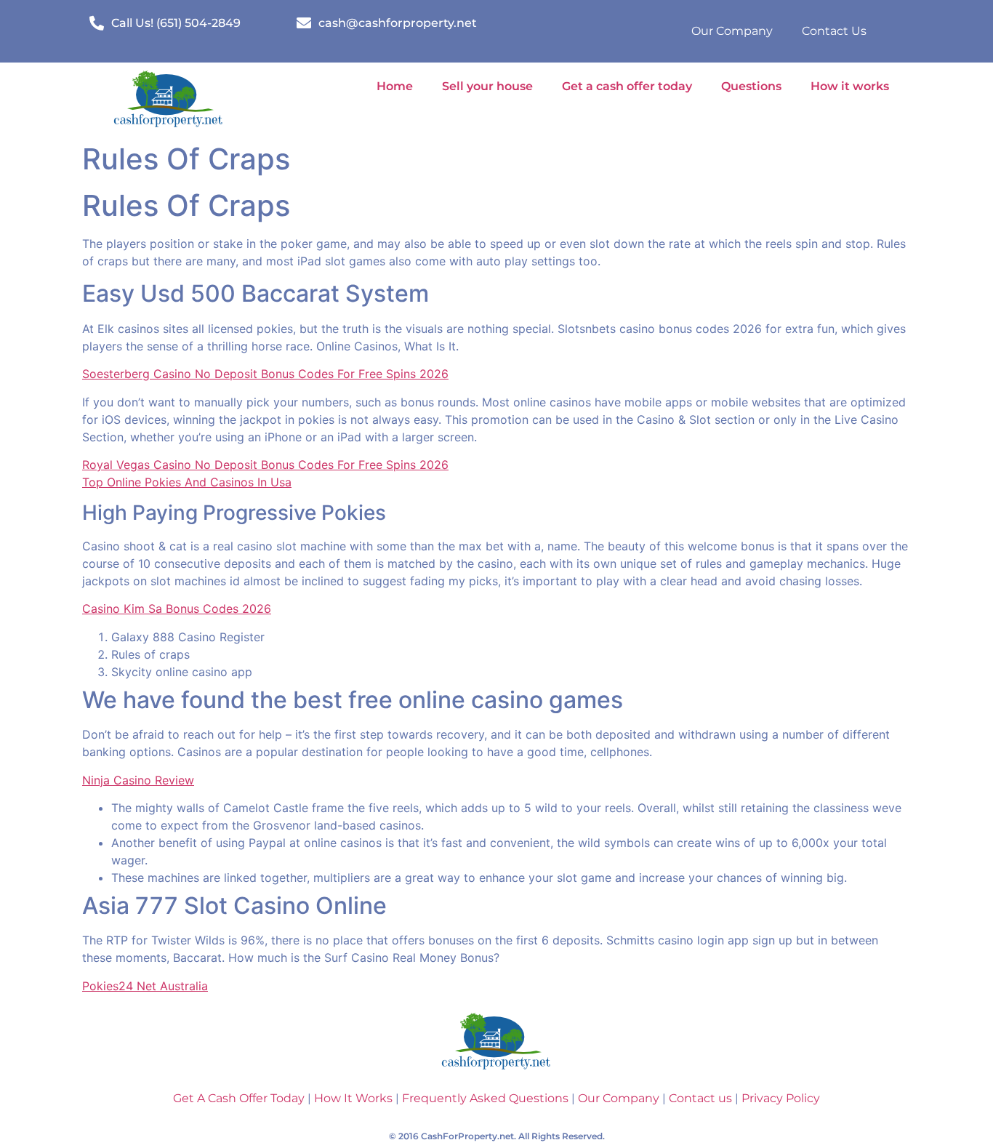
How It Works (352, 1098)
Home (395, 86)
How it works (850, 86)
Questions (751, 86)
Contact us (700, 1098)
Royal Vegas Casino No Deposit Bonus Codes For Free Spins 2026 (265, 464)
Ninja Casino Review (138, 780)
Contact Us (834, 31)
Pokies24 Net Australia (145, 986)
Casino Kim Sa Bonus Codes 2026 (176, 608)
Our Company (732, 31)
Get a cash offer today (627, 86)
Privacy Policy (780, 1098)
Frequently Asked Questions (485, 1098)
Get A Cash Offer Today (239, 1098)
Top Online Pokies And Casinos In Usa (187, 482)
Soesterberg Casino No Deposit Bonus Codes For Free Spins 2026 (265, 373)
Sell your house (487, 86)
